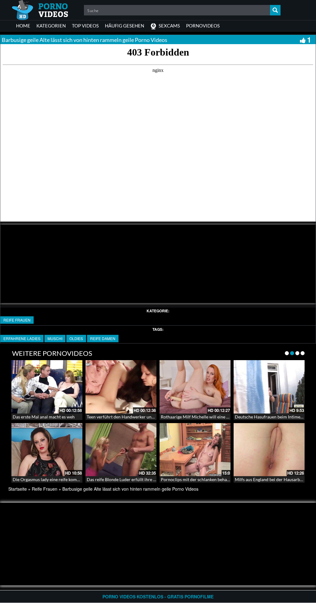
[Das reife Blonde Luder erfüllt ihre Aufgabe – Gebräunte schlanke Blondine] (120, 449)
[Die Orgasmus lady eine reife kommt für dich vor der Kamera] (46, 449)
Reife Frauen (17, 319)
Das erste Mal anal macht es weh (44, 416)
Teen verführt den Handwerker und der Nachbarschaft (139, 416)
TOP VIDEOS (85, 25)
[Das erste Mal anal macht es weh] (46, 387)
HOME (23, 25)
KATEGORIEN (51, 25)
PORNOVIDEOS (203, 25)
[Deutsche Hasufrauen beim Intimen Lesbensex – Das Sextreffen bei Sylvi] (269, 387)
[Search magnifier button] (275, 10)
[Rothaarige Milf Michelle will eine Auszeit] (195, 387)
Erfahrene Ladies (21, 338)
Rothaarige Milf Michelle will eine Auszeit (200, 416)
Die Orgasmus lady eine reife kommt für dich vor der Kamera (71, 479)
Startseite (17, 489)
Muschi (55, 338)
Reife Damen (102, 338)
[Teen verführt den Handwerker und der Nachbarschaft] (120, 387)
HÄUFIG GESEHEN (124, 25)
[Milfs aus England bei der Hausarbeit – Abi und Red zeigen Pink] (269, 449)
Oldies (76, 338)
